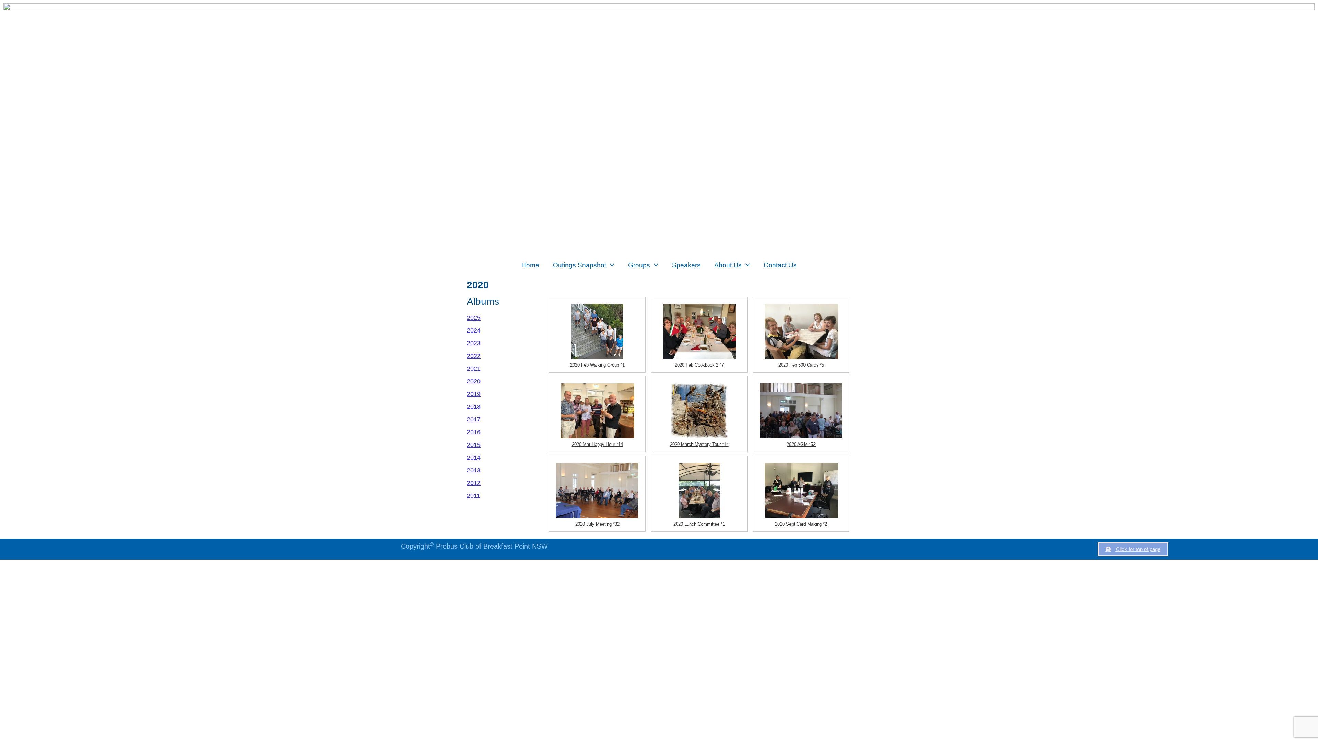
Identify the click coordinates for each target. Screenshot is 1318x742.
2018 (474, 406)
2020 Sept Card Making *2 (801, 524)
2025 (474, 317)
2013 (474, 470)
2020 (474, 381)
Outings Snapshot (579, 265)
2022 (474, 355)
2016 (474, 432)
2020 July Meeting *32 (597, 524)
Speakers (686, 265)
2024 (474, 330)
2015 (474, 444)
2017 (474, 419)
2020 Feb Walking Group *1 (597, 365)
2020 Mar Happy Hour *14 (597, 444)
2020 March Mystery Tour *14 (699, 444)
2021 (474, 368)
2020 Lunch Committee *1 (699, 524)
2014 (474, 457)
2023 (474, 343)
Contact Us (780, 265)
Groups (639, 265)
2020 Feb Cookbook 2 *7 (699, 365)
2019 (474, 394)
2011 (473, 495)
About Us (728, 265)
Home (530, 265)
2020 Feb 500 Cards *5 (801, 365)
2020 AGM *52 (801, 444)
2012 (474, 483)
